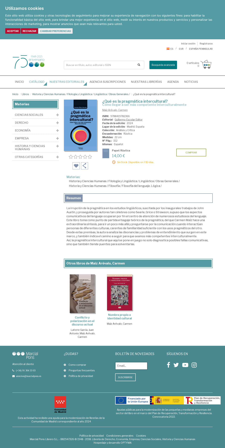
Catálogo (36, 82)
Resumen (73, 198)
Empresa (22, 138)
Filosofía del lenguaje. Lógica (141, 186)
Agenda (173, 82)
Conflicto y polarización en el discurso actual (82, 321)
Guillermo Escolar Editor (129, 119)
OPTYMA (126, 442)
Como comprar (77, 364)
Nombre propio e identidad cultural (119, 316)
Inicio (21, 82)
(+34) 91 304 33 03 (26, 370)
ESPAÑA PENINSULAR (201, 48)
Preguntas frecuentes (82, 370)
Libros (25, 94)
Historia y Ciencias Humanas (48, 94)
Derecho (21, 122)
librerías (146, 82)
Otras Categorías (29, 157)
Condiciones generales (119, 435)
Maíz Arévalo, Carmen (115, 109)
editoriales (67, 82)
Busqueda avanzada (163, 64)
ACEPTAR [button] (13, 30)
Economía (23, 130)
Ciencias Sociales (29, 115)
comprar (191, 152)
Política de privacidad (81, 375)
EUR (181, 48)
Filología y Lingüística (79, 94)
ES (172, 48)
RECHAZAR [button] (29, 30)
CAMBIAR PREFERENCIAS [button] (55, 30)
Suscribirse (125, 377)
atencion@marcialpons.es (28, 376)
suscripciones (107, 82)
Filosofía (114, 186)
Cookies (141, 435)
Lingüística (100, 94)
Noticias (191, 82)
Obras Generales (118, 94)
